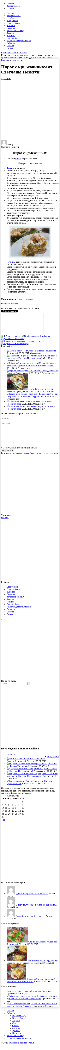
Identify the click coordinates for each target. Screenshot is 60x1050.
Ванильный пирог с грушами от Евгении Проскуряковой (32, 357)
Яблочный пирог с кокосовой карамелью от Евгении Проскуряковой (31, 364)
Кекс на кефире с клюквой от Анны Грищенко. (29, 991)
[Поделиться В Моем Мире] (14, 343)
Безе (9, 215)
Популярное (53, 756)
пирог (18, 158)
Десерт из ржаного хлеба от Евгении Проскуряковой (32, 769)
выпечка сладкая (25, 299)
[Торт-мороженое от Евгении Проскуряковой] (16, 781)
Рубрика (11, 43)
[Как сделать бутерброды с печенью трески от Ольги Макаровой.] (11, 916)
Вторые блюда (13, 23)
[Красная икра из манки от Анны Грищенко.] (11, 893)
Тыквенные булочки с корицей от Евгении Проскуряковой (32, 395)
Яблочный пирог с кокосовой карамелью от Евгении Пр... (31, 980)
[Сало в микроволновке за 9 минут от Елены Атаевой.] (18, 1003)
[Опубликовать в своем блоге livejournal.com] (36, 336)
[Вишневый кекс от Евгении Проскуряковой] (15, 401)
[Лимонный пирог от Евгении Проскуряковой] (16, 406)
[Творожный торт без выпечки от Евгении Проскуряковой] (22, 773)
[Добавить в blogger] (11, 336)
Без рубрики (12, 20)
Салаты (10, 45)
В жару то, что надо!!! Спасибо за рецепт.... (36, 905)
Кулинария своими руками (14, 52)
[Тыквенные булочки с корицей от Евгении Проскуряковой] (22, 394)
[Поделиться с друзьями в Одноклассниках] (22, 341)
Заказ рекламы (14, 6)
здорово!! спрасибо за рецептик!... (32, 893)
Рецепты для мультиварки (19, 40)
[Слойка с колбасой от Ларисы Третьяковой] (17, 351)
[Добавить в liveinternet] (12, 338)
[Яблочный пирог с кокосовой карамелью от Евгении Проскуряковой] (22, 363)
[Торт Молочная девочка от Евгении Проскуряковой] (19, 370)
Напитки (11, 35)
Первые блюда (14, 38)
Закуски (10, 33)
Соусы (10, 48)
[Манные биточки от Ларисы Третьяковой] (16, 758)
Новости (11, 754)
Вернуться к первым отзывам (15, 453)
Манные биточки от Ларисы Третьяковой (26, 759)
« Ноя (4, 820)
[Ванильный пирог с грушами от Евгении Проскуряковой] (22, 356)
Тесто (9, 168)
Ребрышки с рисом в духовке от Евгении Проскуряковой (32, 997)
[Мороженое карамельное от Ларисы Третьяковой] (20, 763)
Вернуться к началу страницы (44, 453)
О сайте (10, 8)
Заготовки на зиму (15, 30)
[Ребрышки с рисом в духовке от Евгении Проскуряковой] (22, 996)
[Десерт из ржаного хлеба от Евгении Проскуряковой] (20, 768)
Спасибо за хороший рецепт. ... (30, 916)
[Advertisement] (30, 110)
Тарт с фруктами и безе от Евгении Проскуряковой (30, 390)
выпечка (11, 25)
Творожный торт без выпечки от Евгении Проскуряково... (32, 774)
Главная (10, 3)
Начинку (11, 262)
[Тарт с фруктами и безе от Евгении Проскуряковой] (17, 389)
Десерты (11, 28)
